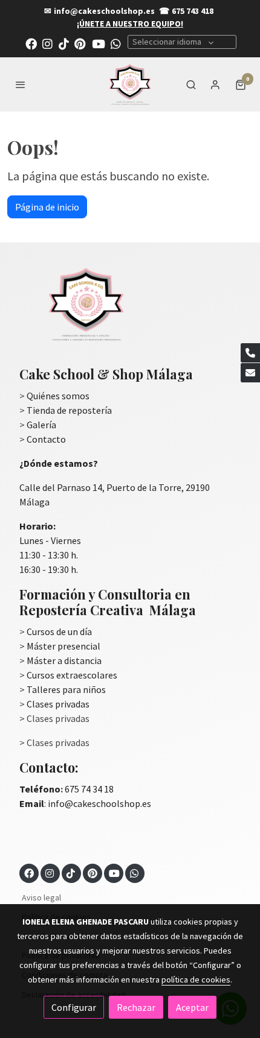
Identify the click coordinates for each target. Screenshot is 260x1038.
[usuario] (215, 84)
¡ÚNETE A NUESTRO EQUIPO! (130, 23)
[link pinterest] (80, 43)
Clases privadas (58, 704)
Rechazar (136, 1007)
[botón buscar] (191, 84)
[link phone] (250, 352)
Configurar (73, 1007)
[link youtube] (98, 43)
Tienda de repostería (69, 410)
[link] (130, 84)
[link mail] (250, 372)
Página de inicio (47, 207)
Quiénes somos (58, 396)
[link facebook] (31, 43)
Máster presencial (63, 646)
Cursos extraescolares (72, 675)
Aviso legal (41, 897)
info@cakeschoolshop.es (104, 10)
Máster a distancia (64, 660)
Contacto (46, 439)
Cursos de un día (59, 631)
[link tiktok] (64, 43)
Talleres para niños (66, 689)
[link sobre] (130, 311)
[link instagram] (47, 43)
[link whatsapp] (116, 43)
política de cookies (195, 979)
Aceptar (192, 1007)
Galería (41, 425)
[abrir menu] (20, 84)
